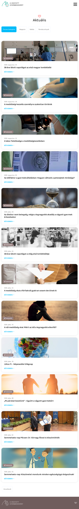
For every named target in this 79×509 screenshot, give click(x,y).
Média (32, 29)
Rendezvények (43, 29)
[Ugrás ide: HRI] (12, 4)
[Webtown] (75, 502)
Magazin (22, 29)
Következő (7, 489)
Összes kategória (9, 29)
